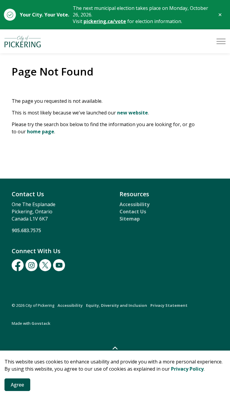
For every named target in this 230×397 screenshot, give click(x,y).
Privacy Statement (168, 305)
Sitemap (129, 218)
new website (132, 112)
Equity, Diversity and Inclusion (116, 305)
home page (40, 131)
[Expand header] (221, 41)
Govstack (40, 323)
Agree (17, 384)
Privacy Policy (187, 369)
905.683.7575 (26, 230)
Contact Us (132, 211)
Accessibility (134, 204)
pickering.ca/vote (105, 21)
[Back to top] (115, 348)
